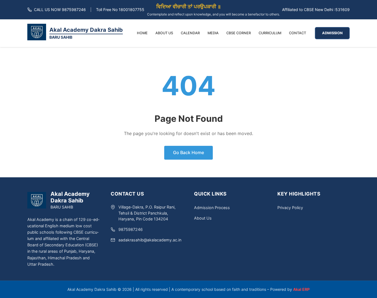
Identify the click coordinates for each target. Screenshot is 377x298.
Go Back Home (188, 152)
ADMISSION (332, 33)
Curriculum (270, 33)
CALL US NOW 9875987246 (60, 9)
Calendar (190, 33)
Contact (297, 33)
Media (213, 33)
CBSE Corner (238, 33)
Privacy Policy (290, 207)
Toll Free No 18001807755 (120, 9)
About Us (164, 33)
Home (142, 33)
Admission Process (212, 207)
